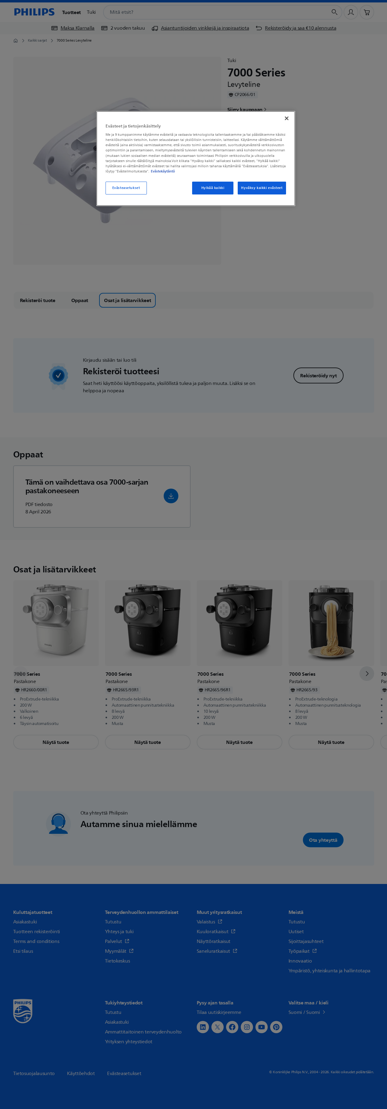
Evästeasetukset (126, 188)
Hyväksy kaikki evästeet (261, 188)
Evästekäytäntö (163, 171)
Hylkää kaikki (212, 188)
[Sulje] (286, 118)
